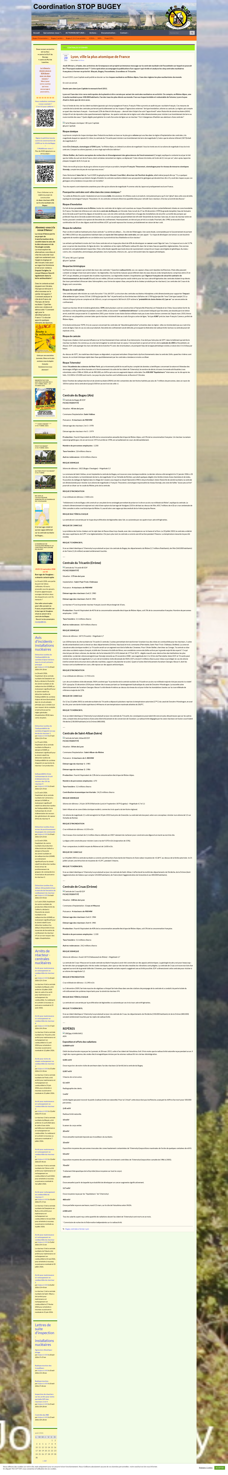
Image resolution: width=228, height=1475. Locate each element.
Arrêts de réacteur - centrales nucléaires (43, 957)
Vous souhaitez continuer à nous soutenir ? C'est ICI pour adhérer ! (45, 104)
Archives (81, 60)
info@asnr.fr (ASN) (42, 667)
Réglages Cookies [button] (206, 1468)
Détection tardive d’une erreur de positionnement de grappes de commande (45, 829)
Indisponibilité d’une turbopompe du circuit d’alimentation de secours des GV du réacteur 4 (44, 779)
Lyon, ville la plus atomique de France (100, 56)
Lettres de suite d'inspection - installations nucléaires (44, 1335)
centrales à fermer (78, 1229)
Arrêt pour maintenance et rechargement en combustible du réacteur (44, 1237)
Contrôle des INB (42, 1415)
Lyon (87, 1229)
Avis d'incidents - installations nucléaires (44, 643)
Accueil (36, 33)
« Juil (44, 1461)
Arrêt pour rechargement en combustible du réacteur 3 (45, 1194)
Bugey (67, 1229)
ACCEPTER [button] (220, 1468)
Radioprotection (41, 1381)
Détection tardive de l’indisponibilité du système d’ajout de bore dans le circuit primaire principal (44, 660)
